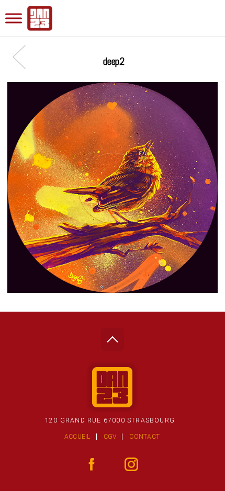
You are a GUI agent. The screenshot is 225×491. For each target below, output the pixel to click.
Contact (144, 436)
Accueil (77, 436)
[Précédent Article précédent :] (24, 56)
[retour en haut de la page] (112, 336)
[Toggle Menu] (13, 18)
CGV (110, 436)
